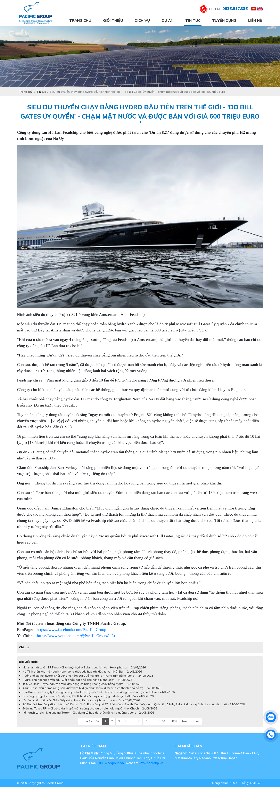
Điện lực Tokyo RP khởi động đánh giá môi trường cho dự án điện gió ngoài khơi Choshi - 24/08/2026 (90, 708)
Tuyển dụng (224, 20)
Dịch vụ (142, 20)
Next (185, 721)
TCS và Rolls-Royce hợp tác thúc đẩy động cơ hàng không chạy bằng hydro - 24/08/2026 (82, 684)
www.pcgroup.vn (151, 763)
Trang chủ (80, 20)
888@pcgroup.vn (111, 763)
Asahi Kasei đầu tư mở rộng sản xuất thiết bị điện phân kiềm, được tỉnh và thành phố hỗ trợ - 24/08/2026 (92, 688)
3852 (174, 721)
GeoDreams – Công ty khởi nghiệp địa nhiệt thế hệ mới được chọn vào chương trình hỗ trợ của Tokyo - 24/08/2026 (99, 692)
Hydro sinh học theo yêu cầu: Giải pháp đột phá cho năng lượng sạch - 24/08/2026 (77, 680)
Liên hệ (255, 20)
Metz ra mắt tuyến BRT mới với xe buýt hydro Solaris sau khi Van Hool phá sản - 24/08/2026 (84, 667)
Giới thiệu (113, 20)
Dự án (167, 20)
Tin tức (192, 20)
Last (196, 721)
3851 (162, 721)
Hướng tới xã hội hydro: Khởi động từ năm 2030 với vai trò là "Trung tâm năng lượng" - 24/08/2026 (88, 675)
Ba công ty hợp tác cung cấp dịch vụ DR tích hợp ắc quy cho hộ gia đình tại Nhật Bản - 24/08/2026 (88, 696)
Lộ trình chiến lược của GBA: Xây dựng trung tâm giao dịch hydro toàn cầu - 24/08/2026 (81, 700)
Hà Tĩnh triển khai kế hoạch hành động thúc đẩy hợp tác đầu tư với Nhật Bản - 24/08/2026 (82, 671)
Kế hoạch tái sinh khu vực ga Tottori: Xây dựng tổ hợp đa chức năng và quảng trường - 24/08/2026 (88, 712)
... (153, 721)
